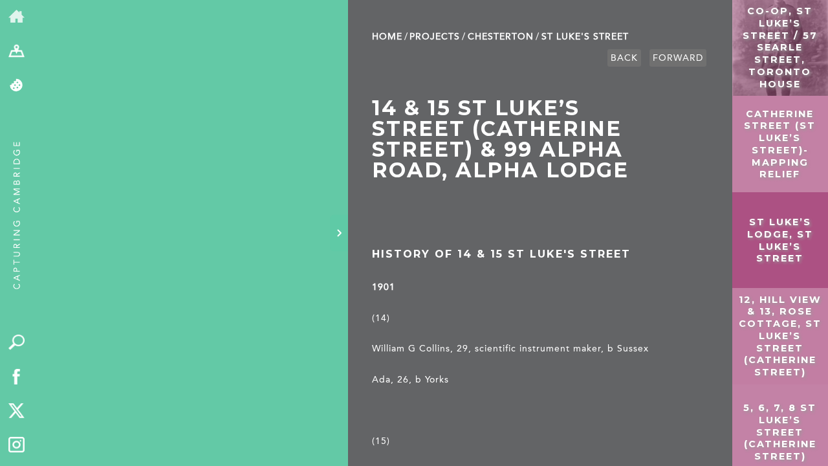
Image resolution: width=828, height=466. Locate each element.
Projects (434, 36)
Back (624, 57)
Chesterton (501, 36)
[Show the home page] (16, 17)
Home (387, 36)
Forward (678, 57)
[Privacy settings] (16, 86)
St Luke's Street (585, 36)
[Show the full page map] (16, 51)
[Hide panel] (339, 233)
